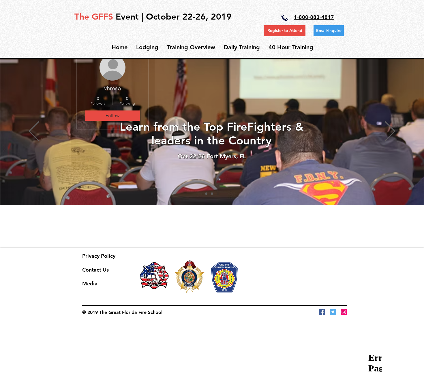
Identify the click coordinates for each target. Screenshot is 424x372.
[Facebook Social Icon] (322, 312)
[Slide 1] (206, 193)
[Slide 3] (218, 193)
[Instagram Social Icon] (344, 312)
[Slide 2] (212, 193)
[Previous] (34, 131)
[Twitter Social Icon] (333, 312)
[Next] (390, 131)
